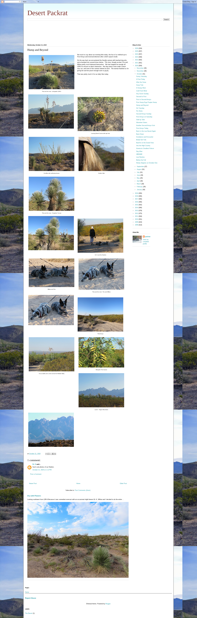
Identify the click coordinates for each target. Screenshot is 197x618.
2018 (137, 196)
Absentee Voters (141, 122)
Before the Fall (141, 160)
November (140, 71)
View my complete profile (146, 241)
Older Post (123, 483)
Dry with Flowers (34, 496)
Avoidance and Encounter (144, 137)
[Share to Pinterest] (55, 454)
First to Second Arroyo (143, 99)
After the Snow (141, 82)
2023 (137, 57)
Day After (139, 151)
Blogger (107, 604)
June (138, 175)
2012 (137, 213)
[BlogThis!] (48, 454)
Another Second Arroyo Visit (145, 125)
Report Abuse (30, 598)
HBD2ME (139, 154)
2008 (137, 225)
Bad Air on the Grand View (145, 143)
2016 (137, 202)
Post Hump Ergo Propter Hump (146, 102)
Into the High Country (143, 145)
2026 (137, 48)
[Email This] (46, 454)
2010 (137, 219)
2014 (137, 207)
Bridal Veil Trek (141, 140)
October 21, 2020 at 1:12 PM (42, 470)
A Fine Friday (140, 79)
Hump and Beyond (142, 105)
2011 (137, 216)
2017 (137, 199)
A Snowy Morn (141, 88)
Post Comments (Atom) (82, 490)
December (140, 68)
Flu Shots (139, 111)
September (140, 166)
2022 (137, 60)
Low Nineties (140, 157)
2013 (137, 210)
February (140, 186)
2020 (137, 65)
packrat (147, 236)
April (138, 181)
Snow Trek (139, 85)
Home (78, 483)
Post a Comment (35, 474)
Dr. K (34, 464)
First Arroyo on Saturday (144, 117)
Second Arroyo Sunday (143, 114)
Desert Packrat (47, 13)
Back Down (140, 134)
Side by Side (140, 119)
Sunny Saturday (141, 76)
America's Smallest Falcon (145, 148)
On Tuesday (140, 108)
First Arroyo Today (142, 128)
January (140, 189)
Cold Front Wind (141, 91)
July (138, 172)
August (139, 169)
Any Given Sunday (142, 94)
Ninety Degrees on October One (146, 163)
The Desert (28, 613)
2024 (137, 54)
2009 (137, 222)
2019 (137, 193)
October (140, 74)
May (138, 178)
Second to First (141, 96)
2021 (137, 63)
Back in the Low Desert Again (146, 131)
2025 (137, 51)
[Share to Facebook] (53, 454)
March (139, 184)
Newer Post (33, 483)
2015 (137, 205)
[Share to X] (51, 454)
